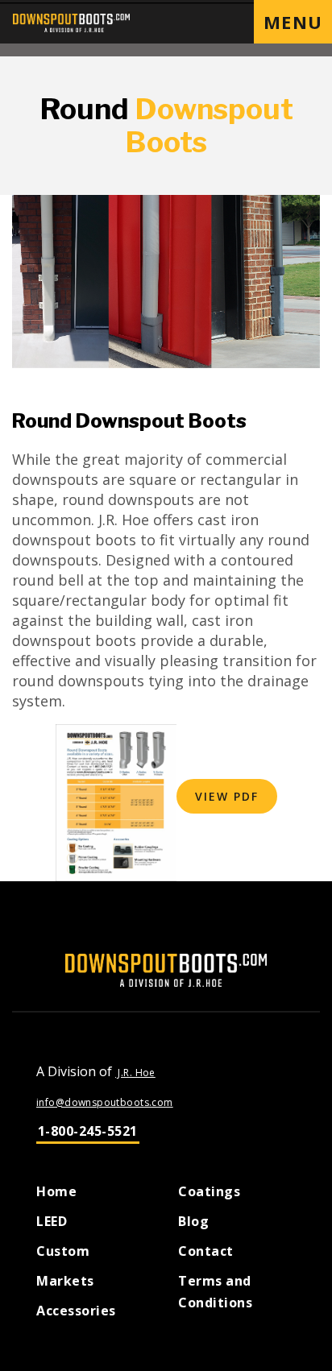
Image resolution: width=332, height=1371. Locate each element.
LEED (51, 1221)
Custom (62, 1251)
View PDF (227, 796)
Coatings (209, 1191)
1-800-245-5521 (88, 1131)
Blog (193, 1221)
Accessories (76, 1310)
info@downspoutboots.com (104, 1102)
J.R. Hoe (135, 1072)
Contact (206, 1251)
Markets (65, 1281)
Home (56, 1191)
